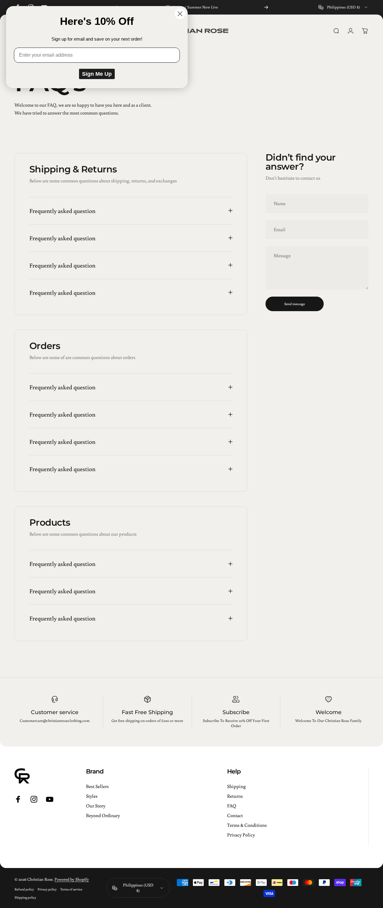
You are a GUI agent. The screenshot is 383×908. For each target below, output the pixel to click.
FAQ (231, 806)
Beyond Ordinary (103, 815)
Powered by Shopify (71, 879)
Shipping (236, 786)
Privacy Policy (241, 835)
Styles (91, 796)
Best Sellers (97, 786)
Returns (235, 796)
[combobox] (343, 7)
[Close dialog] (180, 13)
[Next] (266, 7)
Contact (235, 815)
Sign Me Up (97, 74)
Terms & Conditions (247, 825)
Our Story (95, 806)
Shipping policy (25, 897)
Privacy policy (47, 889)
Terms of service (71, 889)
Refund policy (24, 889)
